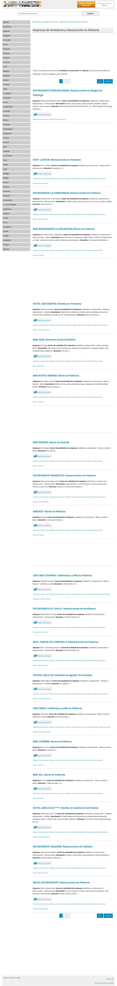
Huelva (6, 138)
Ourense (6, 191)
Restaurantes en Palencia (89, 178)
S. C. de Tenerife (9, 204)
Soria (5, 222)
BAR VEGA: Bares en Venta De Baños (54, 339)
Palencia (6, 196)
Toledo (6, 236)
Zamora (6, 249)
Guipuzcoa (7, 133)
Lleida (5, 164)
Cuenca (6, 116)
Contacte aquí (110, 978)
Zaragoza (6, 35)
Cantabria (7, 93)
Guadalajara (8, 129)
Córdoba (6, 111)
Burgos (6, 80)
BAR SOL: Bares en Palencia (49, 774)
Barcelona (7, 27)
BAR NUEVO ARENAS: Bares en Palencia (56, 375)
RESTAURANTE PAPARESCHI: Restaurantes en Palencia (64, 475)
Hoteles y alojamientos (79, 325)
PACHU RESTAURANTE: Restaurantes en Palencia (61, 882)
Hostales (35, 699)
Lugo (5, 169)
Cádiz (5, 89)
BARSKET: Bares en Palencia (49, 511)
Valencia (6, 31)
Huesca (6, 142)
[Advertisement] (73, 51)
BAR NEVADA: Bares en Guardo (51, 442)
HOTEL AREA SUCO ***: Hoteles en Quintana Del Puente (65, 807)
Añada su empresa (104, 4)
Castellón (7, 98)
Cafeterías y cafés (104, 594)
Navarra (6, 187)
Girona (5, 120)
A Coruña (7, 40)
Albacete (6, 49)
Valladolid (7, 240)
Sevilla (5, 218)
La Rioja (6, 151)
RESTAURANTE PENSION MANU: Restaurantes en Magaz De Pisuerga (67, 93)
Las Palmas (7, 156)
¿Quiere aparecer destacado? (86, 4)
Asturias (6, 62)
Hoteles (35, 330)
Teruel (5, 231)
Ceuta (5, 102)
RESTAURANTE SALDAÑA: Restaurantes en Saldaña (63, 846)
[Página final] (108, 81)
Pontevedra (7, 200)
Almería (6, 58)
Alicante (6, 53)
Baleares (6, 75)
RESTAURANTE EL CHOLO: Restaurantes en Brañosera (64, 608)
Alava (5, 44)
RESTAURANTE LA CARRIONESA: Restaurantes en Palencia (67, 192)
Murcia (6, 182)
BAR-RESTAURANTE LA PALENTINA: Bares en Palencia (64, 228)
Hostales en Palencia (45, 699)
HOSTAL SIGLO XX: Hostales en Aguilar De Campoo (62, 675)
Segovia (6, 213)
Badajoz (6, 71)
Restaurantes (53, 119)
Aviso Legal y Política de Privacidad (104, 983)
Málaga (6, 173)
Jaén (5, 147)
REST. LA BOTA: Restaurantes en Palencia (57, 159)
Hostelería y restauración (40, 119)
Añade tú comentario (43, 115)
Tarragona (7, 227)
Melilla (5, 178)
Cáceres (6, 84)
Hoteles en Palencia (44, 330)
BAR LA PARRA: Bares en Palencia (52, 741)
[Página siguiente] (100, 81)
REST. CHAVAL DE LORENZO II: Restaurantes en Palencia (65, 641)
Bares (101, 250)
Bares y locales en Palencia (90, 250)
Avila (5, 67)
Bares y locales (76, 250)
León (5, 160)
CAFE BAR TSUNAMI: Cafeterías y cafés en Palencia (62, 575)
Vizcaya (6, 245)
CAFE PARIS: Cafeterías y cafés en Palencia (57, 708)
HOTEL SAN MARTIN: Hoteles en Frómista (57, 303)
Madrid (6, 22)
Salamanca (7, 209)
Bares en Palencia (38, 255)
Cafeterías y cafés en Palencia (42, 599)
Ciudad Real (7, 107)
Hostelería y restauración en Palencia (60, 178)
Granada (6, 124)
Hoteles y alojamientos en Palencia (97, 325)
